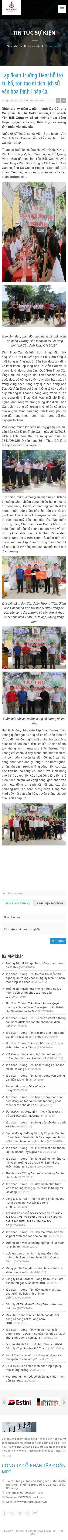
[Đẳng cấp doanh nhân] (48, 1402)
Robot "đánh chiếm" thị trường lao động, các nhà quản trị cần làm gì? (34, 1357)
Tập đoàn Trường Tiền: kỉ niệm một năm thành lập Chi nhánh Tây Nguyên (35, 1150)
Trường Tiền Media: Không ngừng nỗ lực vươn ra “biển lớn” (35, 1244)
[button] (4, 1402)
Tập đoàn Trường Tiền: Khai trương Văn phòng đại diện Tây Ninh (35, 1077)
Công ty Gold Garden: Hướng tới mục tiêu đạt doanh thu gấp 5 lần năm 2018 (34, 1281)
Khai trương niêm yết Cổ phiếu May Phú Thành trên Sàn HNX (35, 1378)
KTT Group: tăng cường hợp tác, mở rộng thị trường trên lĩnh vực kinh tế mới (34, 1056)
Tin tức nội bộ (53, 46)
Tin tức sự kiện (32, 46)
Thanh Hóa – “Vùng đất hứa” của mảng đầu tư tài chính (35, 1175)
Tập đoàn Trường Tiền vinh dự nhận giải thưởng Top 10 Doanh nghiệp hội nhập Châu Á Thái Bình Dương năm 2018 (35, 1333)
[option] (20, 1402)
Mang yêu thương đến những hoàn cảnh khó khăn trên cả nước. (34, 1270)
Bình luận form (17, 903)
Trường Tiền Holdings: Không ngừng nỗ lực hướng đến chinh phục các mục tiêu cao (33, 992)
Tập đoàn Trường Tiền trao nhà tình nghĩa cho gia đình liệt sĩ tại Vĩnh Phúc (35, 1034)
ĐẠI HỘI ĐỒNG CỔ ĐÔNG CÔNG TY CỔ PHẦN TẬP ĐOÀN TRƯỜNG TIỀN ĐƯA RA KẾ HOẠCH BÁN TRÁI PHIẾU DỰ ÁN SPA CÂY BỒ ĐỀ (34, 1219)
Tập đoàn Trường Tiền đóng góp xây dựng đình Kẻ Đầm (36, 1124)
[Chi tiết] (6, 1456)
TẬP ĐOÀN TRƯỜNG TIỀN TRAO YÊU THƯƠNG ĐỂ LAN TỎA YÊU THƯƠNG (34, 1113)
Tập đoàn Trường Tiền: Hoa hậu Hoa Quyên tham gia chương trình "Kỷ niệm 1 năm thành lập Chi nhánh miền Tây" (35, 1007)
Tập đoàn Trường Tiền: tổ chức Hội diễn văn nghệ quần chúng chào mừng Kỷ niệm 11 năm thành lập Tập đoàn (35, 978)
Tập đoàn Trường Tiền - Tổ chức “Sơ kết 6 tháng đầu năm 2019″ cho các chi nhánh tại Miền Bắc (36, 1022)
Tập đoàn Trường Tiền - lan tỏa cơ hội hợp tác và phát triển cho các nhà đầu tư (35, 1234)
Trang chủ (12, 46)
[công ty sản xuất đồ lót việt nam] (20, 1402)
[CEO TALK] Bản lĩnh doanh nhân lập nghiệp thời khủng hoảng (34, 1368)
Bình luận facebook (50, 903)
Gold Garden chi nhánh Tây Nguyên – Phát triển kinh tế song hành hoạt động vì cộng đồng (33, 1257)
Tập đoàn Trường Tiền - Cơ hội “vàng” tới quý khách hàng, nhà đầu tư (34, 1045)
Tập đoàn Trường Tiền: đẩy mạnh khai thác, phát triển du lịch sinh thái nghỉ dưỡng (33, 1293)
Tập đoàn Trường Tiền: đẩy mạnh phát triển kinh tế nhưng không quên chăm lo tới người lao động (34, 1188)
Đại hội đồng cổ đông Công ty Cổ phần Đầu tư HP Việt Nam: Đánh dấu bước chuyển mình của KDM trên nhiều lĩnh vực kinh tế (35, 1137)
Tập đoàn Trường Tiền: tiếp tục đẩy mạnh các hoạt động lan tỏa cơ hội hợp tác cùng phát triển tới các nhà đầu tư (34, 1101)
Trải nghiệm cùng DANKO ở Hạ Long (25, 1088)
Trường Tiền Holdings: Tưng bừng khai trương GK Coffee (35, 965)
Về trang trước (15, 893)
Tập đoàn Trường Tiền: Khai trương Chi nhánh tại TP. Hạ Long (35, 1067)
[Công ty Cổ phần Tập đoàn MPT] (11, 7)
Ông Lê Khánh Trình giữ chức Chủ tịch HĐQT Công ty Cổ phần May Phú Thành (35, 1346)
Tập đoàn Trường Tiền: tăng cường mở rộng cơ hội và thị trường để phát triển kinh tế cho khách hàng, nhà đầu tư (35, 1162)
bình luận (58, 941)
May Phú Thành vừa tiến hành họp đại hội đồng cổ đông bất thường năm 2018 (32, 1319)
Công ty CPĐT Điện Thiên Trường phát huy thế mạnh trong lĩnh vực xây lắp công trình (35, 1202)
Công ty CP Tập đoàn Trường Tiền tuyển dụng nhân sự (34, 1306)
